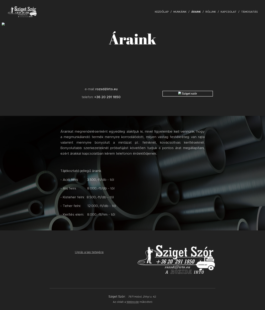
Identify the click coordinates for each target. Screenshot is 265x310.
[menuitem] (163, 11)
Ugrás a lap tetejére (89, 252)
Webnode (133, 302)
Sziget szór (189, 93)
